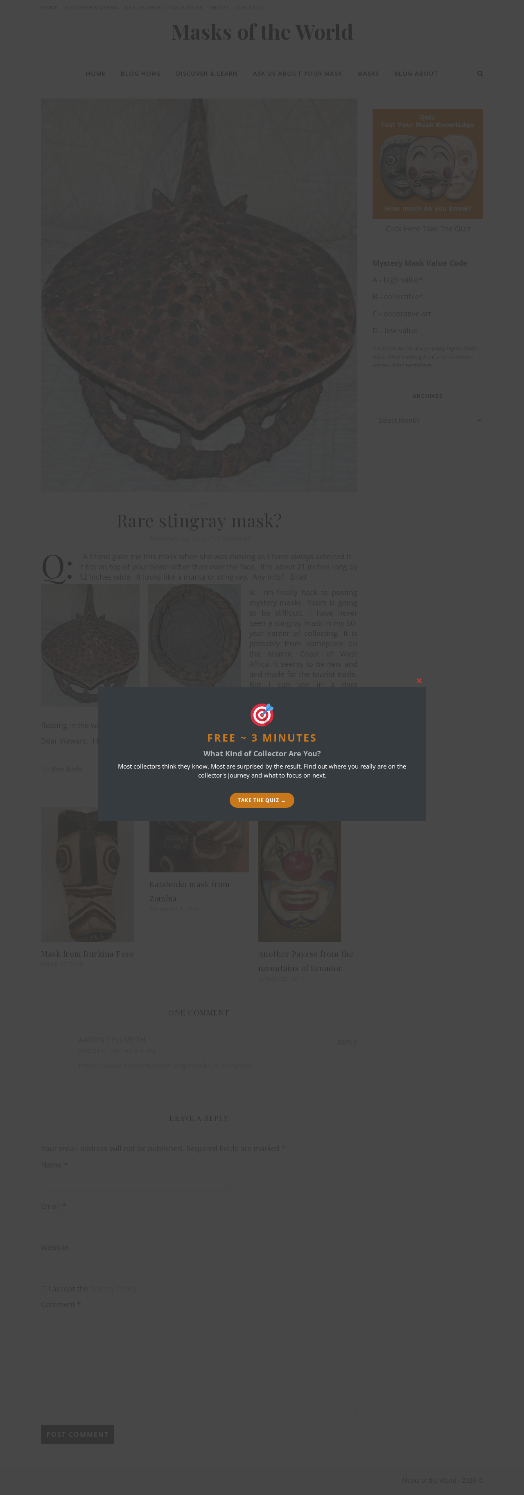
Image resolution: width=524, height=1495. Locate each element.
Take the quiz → (262, 800)
